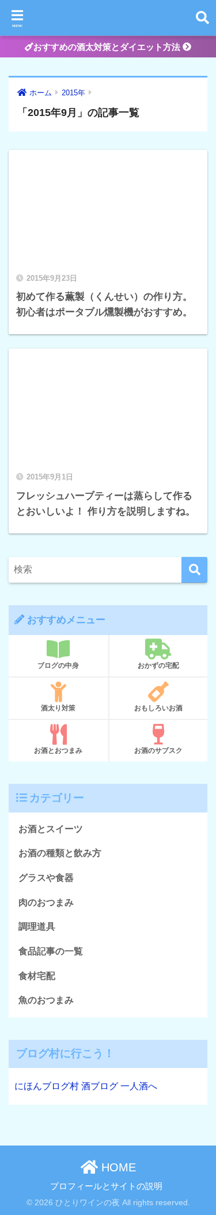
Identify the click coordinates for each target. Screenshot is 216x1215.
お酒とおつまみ (58, 750)
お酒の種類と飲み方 (59, 853)
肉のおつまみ (46, 902)
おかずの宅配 (158, 665)
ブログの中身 (58, 665)
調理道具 (36, 926)
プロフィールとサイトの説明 (106, 1186)
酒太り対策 (58, 708)
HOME (117, 1167)
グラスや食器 (46, 878)
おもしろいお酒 (158, 708)
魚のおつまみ (46, 1000)
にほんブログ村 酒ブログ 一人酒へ (85, 1086)
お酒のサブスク (158, 750)
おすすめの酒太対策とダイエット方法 (108, 47)
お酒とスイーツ (50, 829)
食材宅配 (36, 976)
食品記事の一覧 (50, 951)
